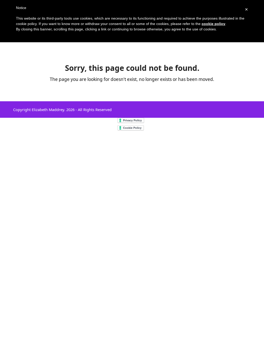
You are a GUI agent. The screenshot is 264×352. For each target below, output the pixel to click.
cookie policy (213, 24)
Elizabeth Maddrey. (48, 109)
